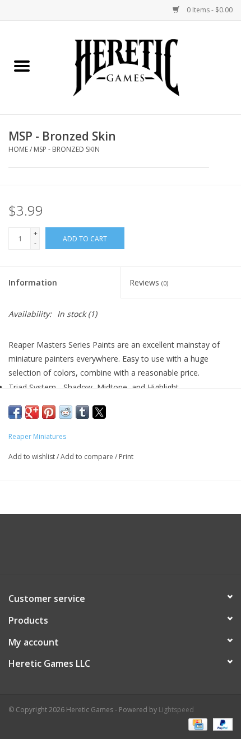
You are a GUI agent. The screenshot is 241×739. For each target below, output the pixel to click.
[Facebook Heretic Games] (90, 548)
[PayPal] (221, 723)
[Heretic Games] (142, 66)
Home (18, 149)
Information (32, 282)
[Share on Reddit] (65, 412)
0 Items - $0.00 (209, 10)
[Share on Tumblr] (82, 412)
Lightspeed (176, 709)
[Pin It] (48, 412)
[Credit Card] (196, 723)
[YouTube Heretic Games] (131, 548)
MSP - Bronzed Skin (67, 149)
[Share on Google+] (32, 412)
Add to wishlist (32, 456)
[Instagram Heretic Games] (151, 548)
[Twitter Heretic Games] (110, 548)
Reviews (148, 282)
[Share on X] (99, 412)
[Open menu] (22, 65)
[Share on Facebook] (15, 412)
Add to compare (88, 456)
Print (126, 456)
